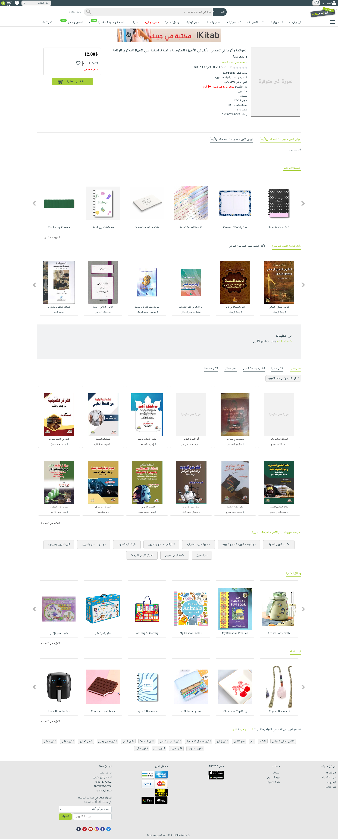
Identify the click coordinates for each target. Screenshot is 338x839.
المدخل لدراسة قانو (279, 439)
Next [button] (35, 203)
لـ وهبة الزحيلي (279, 312)
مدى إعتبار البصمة (235, 507)
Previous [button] (303, 203)
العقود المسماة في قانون (235, 307)
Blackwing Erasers (59, 228)
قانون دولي (176, 748)
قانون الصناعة (147, 741)
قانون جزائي (68, 741)
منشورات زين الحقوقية (198, 544)
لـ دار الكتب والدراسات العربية (283, 378)
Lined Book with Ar (279, 228)
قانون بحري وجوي (107, 741)
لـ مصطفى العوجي (103, 312)
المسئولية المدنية (103, 439)
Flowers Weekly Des (235, 228)
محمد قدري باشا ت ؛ (235, 439)
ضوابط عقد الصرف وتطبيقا (147, 307)
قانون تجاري (86, 741)
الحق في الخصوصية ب (59, 439)
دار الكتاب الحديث (127, 544)
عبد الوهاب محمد (146, 512)
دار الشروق (201, 555)
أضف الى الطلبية (75, 81)
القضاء (262, 741)
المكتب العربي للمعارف (279, 544)
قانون (234, 729)
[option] (279, 203)
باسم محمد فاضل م (101, 444)
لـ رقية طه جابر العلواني (191, 312)
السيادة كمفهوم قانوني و (59, 307)
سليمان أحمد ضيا (234, 444)
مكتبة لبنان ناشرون (174, 555)
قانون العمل (128, 741)
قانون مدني (159, 748)
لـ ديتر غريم (59, 312)
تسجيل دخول (326, 3)
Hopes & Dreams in (147, 711)
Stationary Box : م (191, 711)
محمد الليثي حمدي (278, 512)
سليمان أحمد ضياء (190, 512)
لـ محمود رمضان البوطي (147, 312)
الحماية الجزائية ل (103, 507)
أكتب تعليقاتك (284, 341)
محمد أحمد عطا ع (234, 512)
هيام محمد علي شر (189, 444)
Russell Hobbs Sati (59, 711)
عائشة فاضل (102, 512)
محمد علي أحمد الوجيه (233, 62)
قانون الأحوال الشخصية (199, 741)
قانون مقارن (142, 748)
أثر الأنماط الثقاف (191, 439)
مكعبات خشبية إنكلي (59, 633)
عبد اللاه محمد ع (278, 444)
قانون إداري (222, 741)
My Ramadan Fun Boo (235, 633)
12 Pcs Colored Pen (191, 228)
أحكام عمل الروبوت (191, 507)
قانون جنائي (50, 741)
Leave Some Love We (147, 228)
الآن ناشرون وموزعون (59, 544)
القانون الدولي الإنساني (279, 307)
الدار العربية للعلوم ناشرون (161, 544)
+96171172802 (103, 782)
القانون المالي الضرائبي (283, 741)
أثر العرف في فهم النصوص (191, 307)
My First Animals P (191, 633)
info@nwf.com (103, 786)
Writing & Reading (147, 633)
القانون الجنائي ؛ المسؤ (103, 307)
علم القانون (239, 741)
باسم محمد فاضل (58, 444)
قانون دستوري (195, 748)
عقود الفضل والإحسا (147, 439)
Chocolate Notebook (103, 711)
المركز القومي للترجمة (142, 555)
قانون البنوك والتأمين (170, 741)
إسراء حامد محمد (146, 444)
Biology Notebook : (103, 228)
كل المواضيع (246, 729)
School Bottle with (279, 633)
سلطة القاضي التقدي (279, 507)
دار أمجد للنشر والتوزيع (94, 544)
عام (252, 741)
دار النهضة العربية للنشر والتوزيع (239, 544)
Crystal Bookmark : (279, 711)
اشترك (65, 816)
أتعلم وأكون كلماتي (103, 633)
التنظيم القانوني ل (147, 507)
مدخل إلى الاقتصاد (59, 507)
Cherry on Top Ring (235, 711)
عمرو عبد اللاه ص (58, 512)
